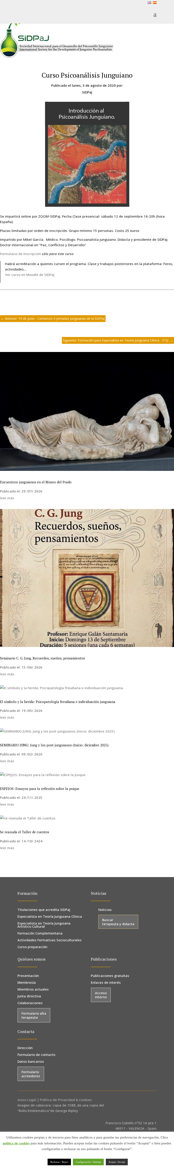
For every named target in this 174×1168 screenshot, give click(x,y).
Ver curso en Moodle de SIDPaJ (30, 274)
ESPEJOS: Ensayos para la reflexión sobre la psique (39, 788)
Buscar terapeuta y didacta (118, 921)
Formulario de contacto (36, 1055)
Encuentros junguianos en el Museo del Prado (36, 482)
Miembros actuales (33, 989)
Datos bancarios (30, 1062)
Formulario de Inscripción (20, 253)
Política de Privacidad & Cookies (66, 1099)
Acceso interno (101, 995)
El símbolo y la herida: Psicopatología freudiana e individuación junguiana (57, 701)
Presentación (28, 976)
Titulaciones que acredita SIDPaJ (43, 910)
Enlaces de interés (106, 983)
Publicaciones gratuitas (110, 976)
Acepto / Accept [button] (117, 1162)
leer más (7, 498)
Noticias (105, 910)
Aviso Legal (26, 1099)
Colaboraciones (30, 1003)
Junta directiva (29, 996)
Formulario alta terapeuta (34, 1015)
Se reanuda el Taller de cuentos (24, 832)
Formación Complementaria (40, 933)
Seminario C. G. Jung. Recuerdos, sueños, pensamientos (42, 658)
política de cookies (16, 1143)
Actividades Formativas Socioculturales (49, 940)
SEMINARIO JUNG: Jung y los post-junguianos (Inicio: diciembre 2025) (54, 745)
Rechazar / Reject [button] (59, 1162)
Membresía (26, 983)
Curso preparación (32, 947)
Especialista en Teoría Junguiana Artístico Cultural (43, 925)
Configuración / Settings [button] (88, 1162)
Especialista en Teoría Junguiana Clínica (49, 917)
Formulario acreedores (31, 1074)
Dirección (25, 1048)
